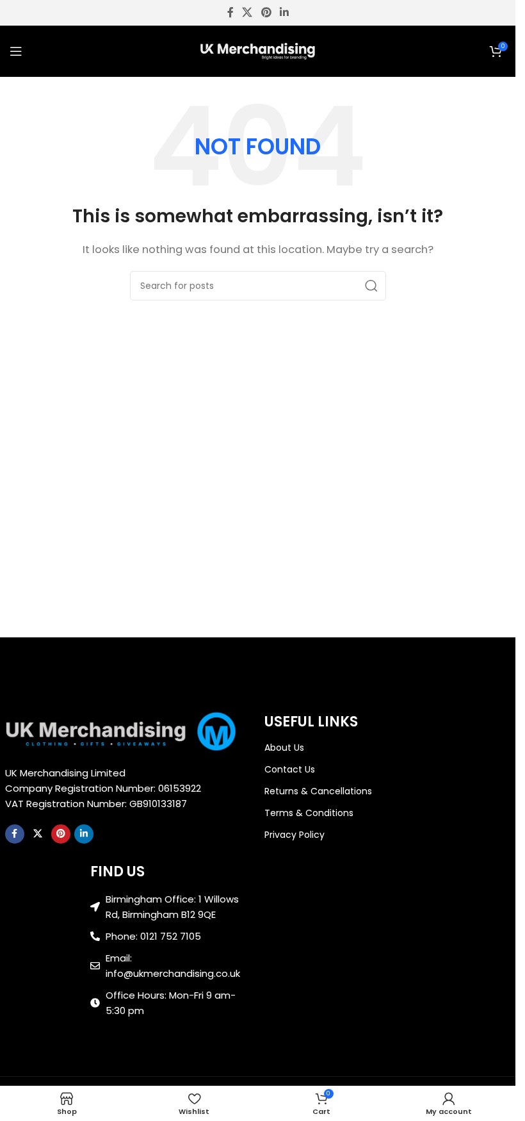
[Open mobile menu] (16, 51)
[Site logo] (258, 50)
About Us (284, 747)
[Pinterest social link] (266, 12)
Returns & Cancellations (318, 791)
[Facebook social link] (230, 12)
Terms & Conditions (308, 812)
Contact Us (289, 769)
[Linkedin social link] (284, 12)
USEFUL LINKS (311, 722)
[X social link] (247, 12)
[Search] (371, 285)
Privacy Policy (294, 834)
